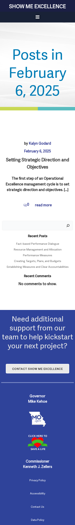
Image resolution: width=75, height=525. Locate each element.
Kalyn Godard (40, 143)
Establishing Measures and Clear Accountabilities (38, 266)
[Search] (68, 225)
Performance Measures (37, 255)
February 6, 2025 (37, 150)
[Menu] (37, 17)
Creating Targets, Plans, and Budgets (37, 261)
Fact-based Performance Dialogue (37, 243)
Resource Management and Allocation (38, 249)
